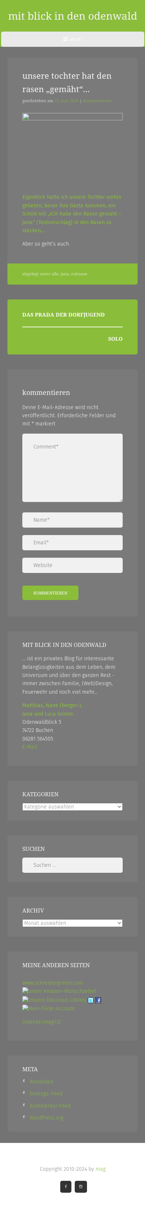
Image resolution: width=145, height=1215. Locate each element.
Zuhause (79, 273)
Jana (65, 273)
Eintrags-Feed (46, 1094)
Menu (72, 41)
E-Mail (29, 747)
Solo (115, 338)
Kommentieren (97, 100)
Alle (55, 273)
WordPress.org (46, 1118)
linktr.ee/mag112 (41, 1022)
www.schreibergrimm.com (52, 983)
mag (101, 1169)
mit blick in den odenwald (72, 16)
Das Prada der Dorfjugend (63, 314)
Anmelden (42, 1082)
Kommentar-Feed (50, 1106)
